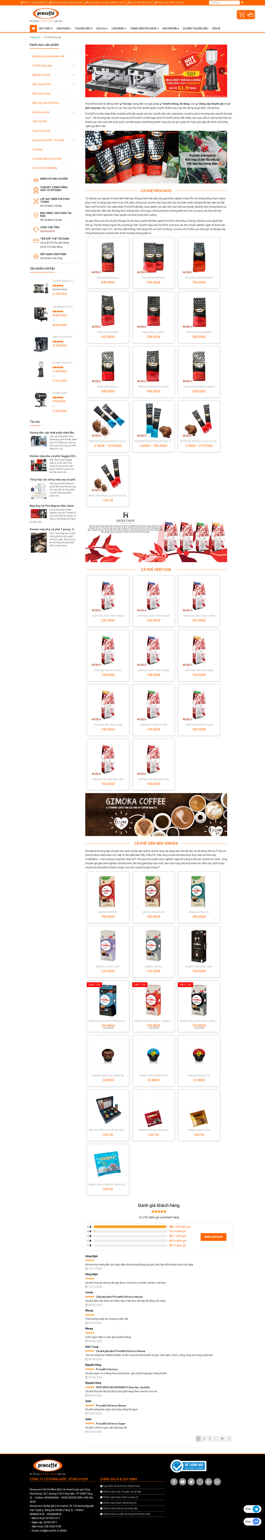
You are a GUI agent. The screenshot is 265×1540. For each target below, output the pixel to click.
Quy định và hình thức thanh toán (121, 1486)
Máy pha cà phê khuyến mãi (48, 56)
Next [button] (221, 71)
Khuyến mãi (170, 28)
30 (222, 1438)
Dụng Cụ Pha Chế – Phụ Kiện (48, 140)
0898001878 (37, 1514)
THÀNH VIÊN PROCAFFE (143, 28)
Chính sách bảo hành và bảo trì (120, 1497)
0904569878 (47, 231)
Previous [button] (90, 71)
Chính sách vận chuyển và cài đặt (122, 1491)
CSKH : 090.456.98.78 (34, 2)
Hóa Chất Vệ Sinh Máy (44, 168)
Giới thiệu (45, 28)
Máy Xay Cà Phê (41, 84)
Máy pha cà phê (41, 74)
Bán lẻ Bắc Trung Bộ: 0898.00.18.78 (106, 2)
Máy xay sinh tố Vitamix (45, 102)
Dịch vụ (101, 28)
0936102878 (68, 1497)
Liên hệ (216, 28)
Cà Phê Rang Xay (42, 65)
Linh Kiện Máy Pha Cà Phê (46, 158)
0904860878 (54, 1514)
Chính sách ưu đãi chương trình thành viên (126, 1514)
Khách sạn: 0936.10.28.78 (169, 2)
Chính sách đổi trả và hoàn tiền (120, 1508)
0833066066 (51, 1497)
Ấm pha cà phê (40, 112)
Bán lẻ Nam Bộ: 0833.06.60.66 (66, 2)
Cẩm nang (118, 28)
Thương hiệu (83, 28)
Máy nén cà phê (41, 93)
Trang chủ (35, 37)
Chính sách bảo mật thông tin (120, 1502)
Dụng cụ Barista (41, 130)
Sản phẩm (62, 28)
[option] (156, 157)
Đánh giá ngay (213, 1236)
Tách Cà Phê (39, 121)
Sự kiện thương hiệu (195, 28)
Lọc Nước (37, 149)
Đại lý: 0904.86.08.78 (140, 2)
